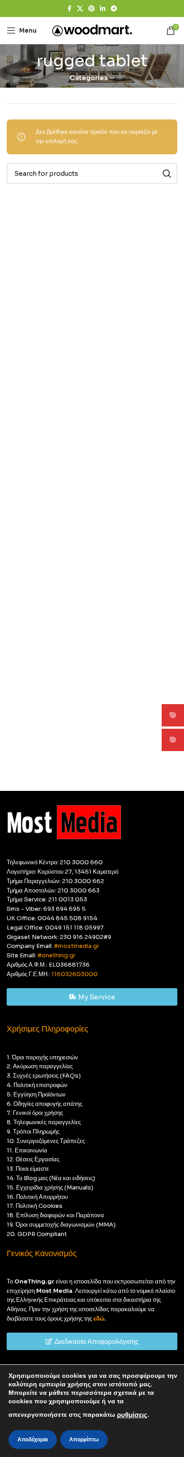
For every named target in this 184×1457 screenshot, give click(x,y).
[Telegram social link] (114, 9)
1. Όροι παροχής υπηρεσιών (42, 1057)
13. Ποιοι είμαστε (28, 1168)
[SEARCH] (167, 173)
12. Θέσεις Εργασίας (33, 1159)
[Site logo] (92, 30)
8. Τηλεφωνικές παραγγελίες (44, 1122)
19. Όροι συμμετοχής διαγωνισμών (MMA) (61, 1224)
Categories (89, 78)
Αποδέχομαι (32, 1439)
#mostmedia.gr (76, 946)
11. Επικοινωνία (27, 1150)
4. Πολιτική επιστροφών (37, 1085)
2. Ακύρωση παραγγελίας (40, 1066)
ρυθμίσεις (132, 1415)
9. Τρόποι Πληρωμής (33, 1131)
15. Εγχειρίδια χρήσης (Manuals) (50, 1187)
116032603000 (74, 974)
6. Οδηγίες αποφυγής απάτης (44, 1104)
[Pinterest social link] (91, 9)
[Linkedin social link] (102, 9)
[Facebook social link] (69, 9)
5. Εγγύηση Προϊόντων (36, 1094)
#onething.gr (56, 955)
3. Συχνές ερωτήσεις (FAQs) (44, 1075)
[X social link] (80, 9)
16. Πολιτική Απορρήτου (37, 1197)
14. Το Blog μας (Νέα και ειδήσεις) (51, 1178)
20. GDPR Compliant (37, 1234)
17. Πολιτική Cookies (35, 1206)
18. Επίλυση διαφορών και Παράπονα (55, 1215)
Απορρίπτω (84, 1439)
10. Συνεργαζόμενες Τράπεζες (46, 1141)
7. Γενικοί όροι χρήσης (35, 1113)
